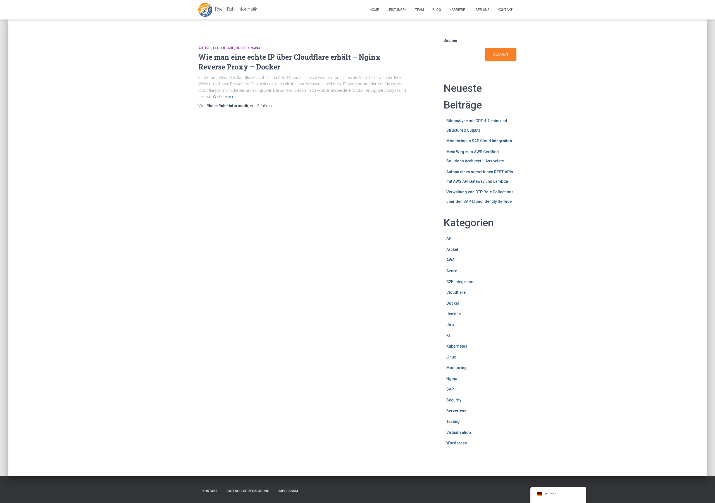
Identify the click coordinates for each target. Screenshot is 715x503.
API (449, 238)
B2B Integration (460, 282)
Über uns (481, 10)
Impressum (288, 491)
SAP (450, 389)
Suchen (450, 40)
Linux (451, 357)
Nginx (255, 48)
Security (453, 400)
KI (448, 335)
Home (374, 10)
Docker (242, 48)
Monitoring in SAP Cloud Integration (479, 141)
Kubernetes (456, 346)
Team (419, 10)
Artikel (204, 48)
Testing (453, 421)
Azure (451, 271)
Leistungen (397, 10)
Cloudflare (223, 48)
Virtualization (458, 432)
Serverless (456, 411)
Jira (450, 325)
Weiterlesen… (224, 96)
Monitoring (456, 367)
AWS (450, 260)
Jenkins (453, 314)
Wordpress (456, 443)
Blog (436, 10)
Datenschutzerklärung (248, 491)
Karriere (457, 10)
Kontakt (505, 10)
